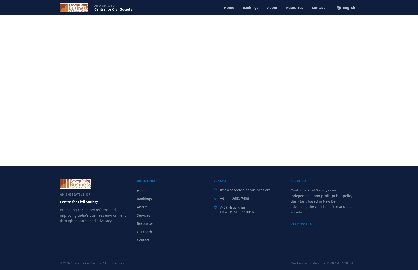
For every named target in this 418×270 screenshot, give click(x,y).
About (272, 7)
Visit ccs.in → (304, 224)
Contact (318, 7)
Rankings (250, 7)
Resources (294, 7)
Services (143, 215)
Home (229, 7)
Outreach (144, 231)
